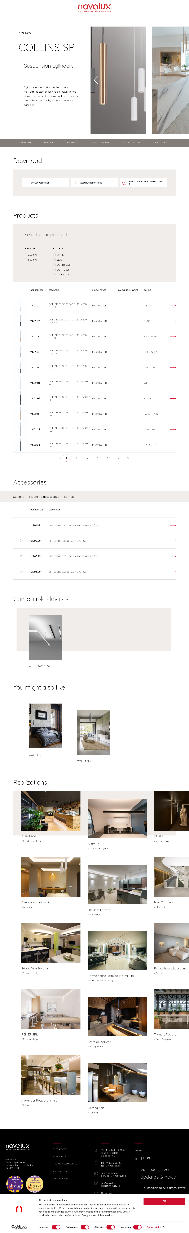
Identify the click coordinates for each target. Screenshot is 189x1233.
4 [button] (97, 457)
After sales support (62, 1171)
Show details (154, 1227)
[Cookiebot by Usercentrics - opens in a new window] (19, 1227)
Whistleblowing (61, 1179)
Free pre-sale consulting (65, 1164)
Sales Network (60, 1149)
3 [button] (87, 457)
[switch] (85, 1227)
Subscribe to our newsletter (165, 1188)
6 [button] (118, 457)
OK (164, 1201)
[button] (60, 458)
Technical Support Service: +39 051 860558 (113, 1174)
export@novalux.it (110, 1185)
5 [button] (108, 457)
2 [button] (77, 457)
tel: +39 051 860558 (111, 1163)
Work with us (59, 1156)
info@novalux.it (109, 1183)
